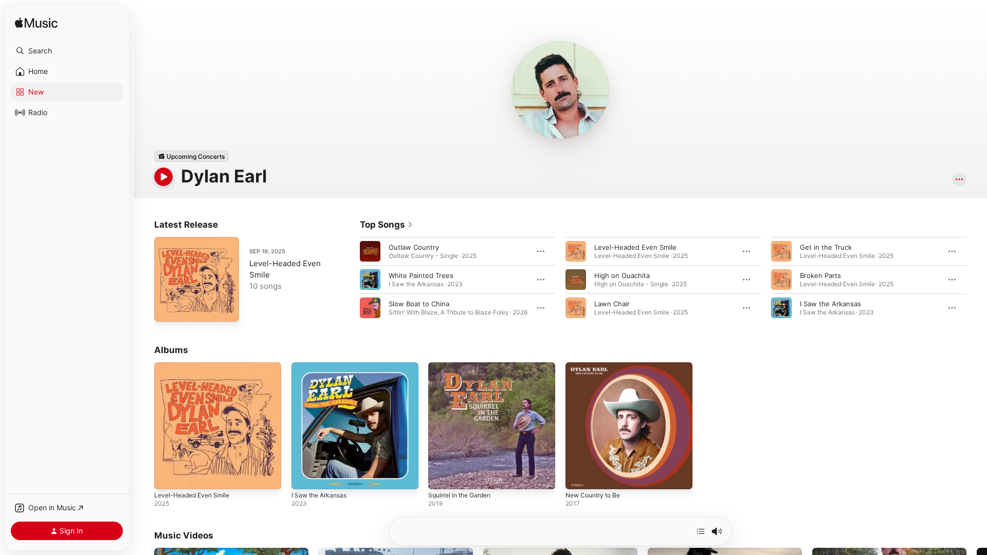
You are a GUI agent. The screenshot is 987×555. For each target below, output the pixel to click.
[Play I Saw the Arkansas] (304, 476)
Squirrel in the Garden (463, 366)
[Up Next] (700, 531)
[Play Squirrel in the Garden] (441, 476)
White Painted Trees (421, 275)
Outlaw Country (414, 247)
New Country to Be (596, 366)
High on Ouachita (622, 275)
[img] (36, 23)
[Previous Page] (349, 279)
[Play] (163, 177)
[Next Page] (977, 279)
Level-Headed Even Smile (635, 247)
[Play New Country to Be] (578, 476)
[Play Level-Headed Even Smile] (167, 309)
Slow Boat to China (419, 304)
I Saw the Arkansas (830, 304)
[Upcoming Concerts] (191, 156)
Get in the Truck (826, 247)
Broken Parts (820, 275)
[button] (66, 51)
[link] (386, 224)
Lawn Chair (612, 304)
